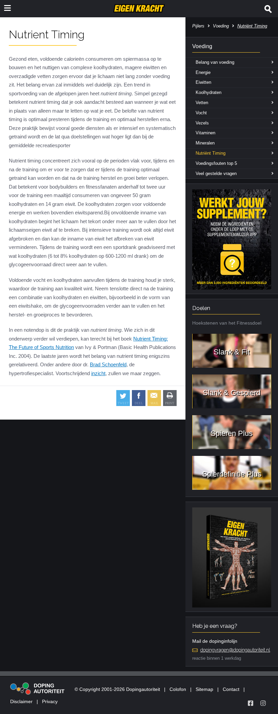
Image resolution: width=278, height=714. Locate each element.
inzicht (98, 373)
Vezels (202, 123)
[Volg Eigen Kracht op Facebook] (250, 703)
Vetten (202, 102)
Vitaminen (205, 132)
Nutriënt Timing (210, 153)
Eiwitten (203, 82)
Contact (231, 689)
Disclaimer (21, 701)
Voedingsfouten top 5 (216, 163)
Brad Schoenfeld (108, 364)
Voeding (221, 25)
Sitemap (204, 689)
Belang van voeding (215, 62)
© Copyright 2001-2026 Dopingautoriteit (117, 689)
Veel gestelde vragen (216, 173)
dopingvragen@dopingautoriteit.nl (235, 650)
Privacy (50, 701)
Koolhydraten (208, 92)
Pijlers (198, 25)
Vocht (201, 112)
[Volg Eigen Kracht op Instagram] (263, 703)
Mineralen (205, 143)
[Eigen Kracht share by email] (154, 398)
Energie (203, 72)
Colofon (178, 689)
